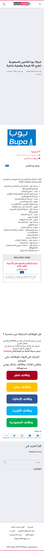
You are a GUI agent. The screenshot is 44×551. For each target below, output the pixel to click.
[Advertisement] (22, 33)
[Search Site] (4, 4)
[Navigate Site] (40, 4)
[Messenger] (29, 435)
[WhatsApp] (22, 435)
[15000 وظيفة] (22, 4)
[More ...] (6, 435)
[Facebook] (37, 435)
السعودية (35, 151)
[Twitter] (14, 435)
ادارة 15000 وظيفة (32, 71)
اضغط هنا (7, 351)
